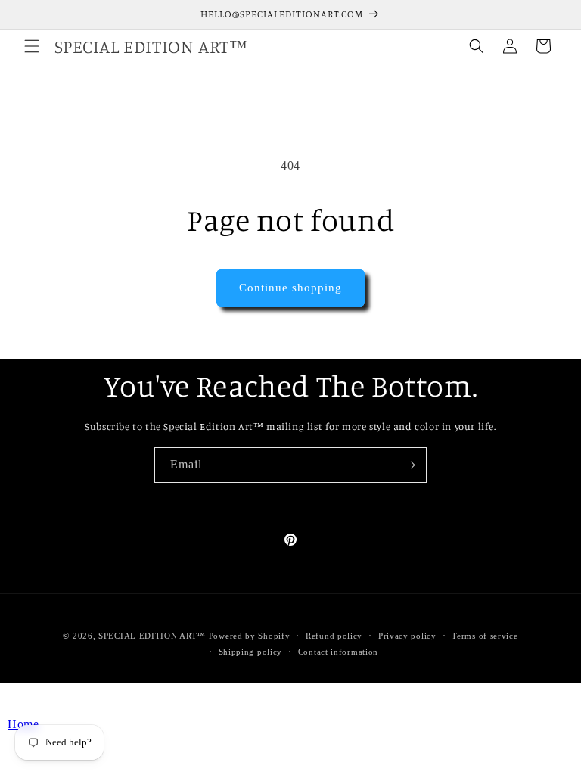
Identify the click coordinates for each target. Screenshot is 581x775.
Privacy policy (407, 635)
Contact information (338, 651)
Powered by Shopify (249, 635)
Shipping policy (251, 651)
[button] (31, 46)
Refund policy (334, 635)
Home (23, 723)
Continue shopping (290, 288)
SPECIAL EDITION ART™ (152, 635)
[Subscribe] (409, 465)
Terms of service (484, 635)
